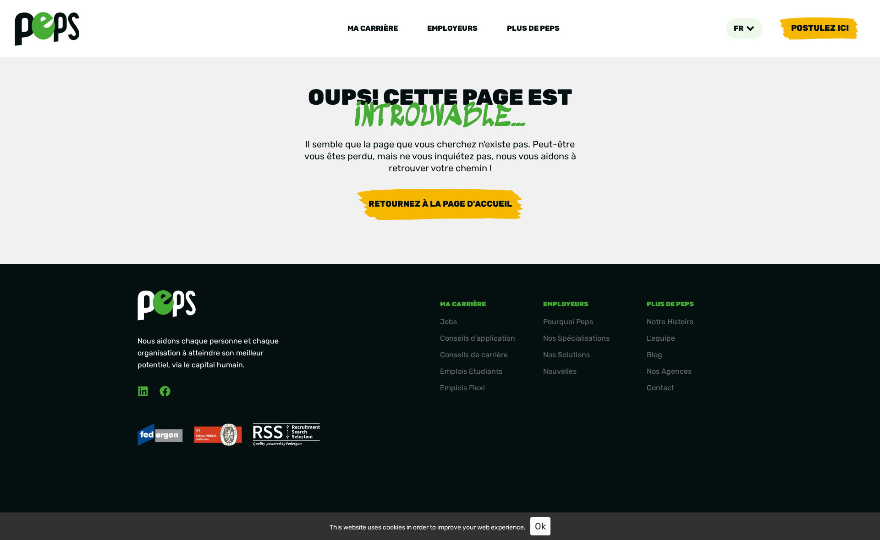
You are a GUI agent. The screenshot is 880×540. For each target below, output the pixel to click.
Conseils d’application (477, 338)
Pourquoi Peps (568, 321)
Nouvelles (560, 371)
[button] (744, 28)
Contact (660, 387)
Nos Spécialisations (576, 338)
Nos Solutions (566, 354)
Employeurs (452, 28)
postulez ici (820, 28)
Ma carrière (372, 28)
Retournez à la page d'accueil (440, 204)
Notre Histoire (670, 321)
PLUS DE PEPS (533, 28)
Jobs (448, 321)
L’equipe (661, 338)
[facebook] (165, 391)
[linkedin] (143, 391)
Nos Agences (669, 371)
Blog (654, 354)
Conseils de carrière (474, 354)
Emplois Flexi (462, 387)
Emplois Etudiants (471, 371)
